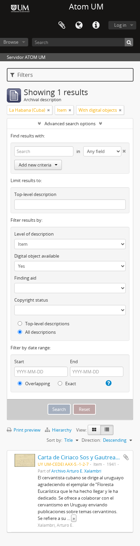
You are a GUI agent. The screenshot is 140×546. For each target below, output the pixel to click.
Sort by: (54, 440)
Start (19, 361)
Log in (120, 25)
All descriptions (40, 332)
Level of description (34, 234)
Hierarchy (62, 430)
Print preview (26, 430)
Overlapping (37, 383)
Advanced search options (70, 124)
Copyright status (31, 300)
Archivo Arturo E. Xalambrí (76, 471)
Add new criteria (35, 165)
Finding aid (25, 278)
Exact (70, 383)
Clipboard (61, 25)
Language (78, 25)
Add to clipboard (126, 457)
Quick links (95, 25)
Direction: (91, 440)
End (74, 361)
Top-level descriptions (46, 324)
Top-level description (35, 194)
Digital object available (36, 256)
